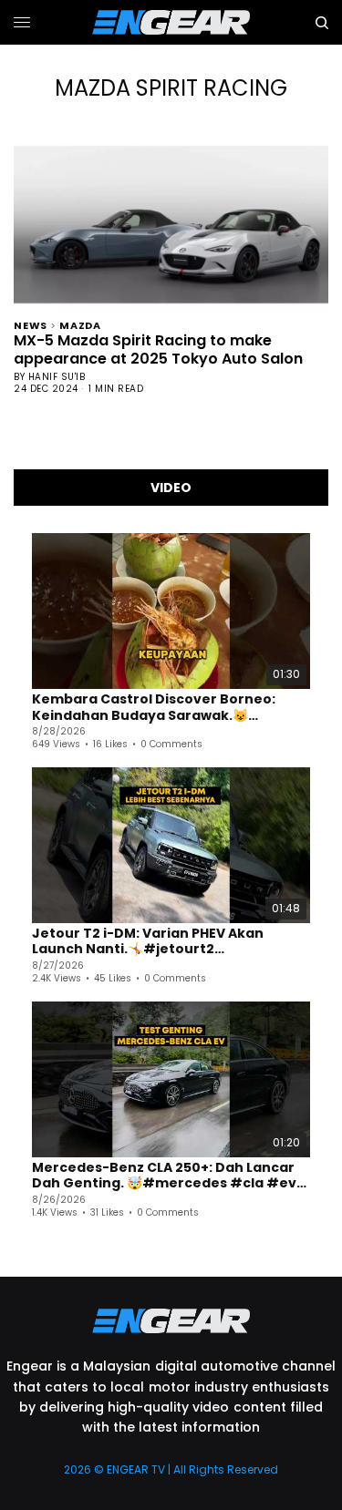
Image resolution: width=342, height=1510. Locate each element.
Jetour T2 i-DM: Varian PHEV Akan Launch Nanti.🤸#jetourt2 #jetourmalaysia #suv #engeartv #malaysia (153, 942)
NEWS (30, 323)
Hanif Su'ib (57, 377)
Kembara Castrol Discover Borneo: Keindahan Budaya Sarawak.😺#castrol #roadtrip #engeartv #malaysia (153, 708)
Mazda (80, 323)
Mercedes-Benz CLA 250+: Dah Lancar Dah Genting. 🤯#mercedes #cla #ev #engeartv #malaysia (164, 1176)
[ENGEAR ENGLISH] (171, 22)
